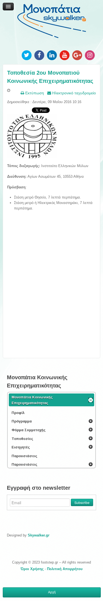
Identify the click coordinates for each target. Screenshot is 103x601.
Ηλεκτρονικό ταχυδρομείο (73, 93)
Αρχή (52, 592)
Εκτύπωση (34, 93)
